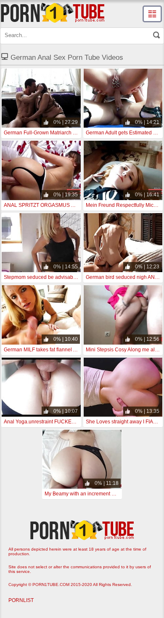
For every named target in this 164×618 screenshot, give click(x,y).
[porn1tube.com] (52, 12)
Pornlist (21, 600)
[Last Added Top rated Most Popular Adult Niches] (152, 13)
